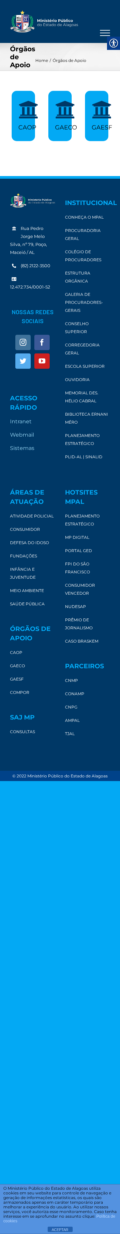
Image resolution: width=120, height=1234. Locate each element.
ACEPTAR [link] (60, 1230)
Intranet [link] (21, 421)
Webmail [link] (22, 435)
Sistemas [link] (22, 448)
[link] (44, 21)
